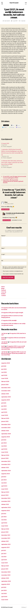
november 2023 (5, 464)
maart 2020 (4, 599)
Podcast (3, 290)
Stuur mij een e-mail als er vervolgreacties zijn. (13, 271)
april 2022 (4, 523)
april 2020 (4, 596)
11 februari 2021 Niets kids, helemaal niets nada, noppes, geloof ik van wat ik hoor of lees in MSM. (12, 162)
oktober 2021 (5, 541)
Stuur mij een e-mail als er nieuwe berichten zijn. (13, 273)
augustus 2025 (5, 400)
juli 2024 (3, 440)
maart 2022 (4, 526)
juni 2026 (4, 369)
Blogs (2, 288)
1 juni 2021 (15, 20)
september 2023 (6, 470)
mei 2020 (4, 593)
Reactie (3, 235)
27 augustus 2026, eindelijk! (9, 320)
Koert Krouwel (14, 2)
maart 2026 (4, 378)
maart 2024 (4, 452)
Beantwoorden (5, 209)
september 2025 (6, 397)
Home (3, 286)
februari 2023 (5, 492)
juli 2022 (3, 513)
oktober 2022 (5, 504)
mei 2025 (4, 409)
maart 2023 (4, 489)
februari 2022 (5, 529)
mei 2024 (4, 446)
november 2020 (5, 575)
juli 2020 (3, 587)
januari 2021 (4, 569)
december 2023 (5, 461)
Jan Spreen (4, 333)
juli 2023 (3, 476)
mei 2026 (4, 372)
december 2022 (5, 498)
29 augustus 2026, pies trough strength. (12, 312)
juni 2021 (3, 553)
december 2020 (5, 572)
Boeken (3, 293)
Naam (3, 248)
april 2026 (4, 375)
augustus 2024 (5, 436)
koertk (8, 20)
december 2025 (5, 387)
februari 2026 (5, 381)
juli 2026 (3, 366)
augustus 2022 (5, 510)
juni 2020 (4, 590)
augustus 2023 (5, 473)
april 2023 (4, 486)
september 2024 (6, 433)
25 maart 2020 (5, 143)
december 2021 (5, 535)
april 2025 (4, 412)
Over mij (3, 292)
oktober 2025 (5, 393)
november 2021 (5, 538)
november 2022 (5, 501)
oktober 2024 (5, 430)
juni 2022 (4, 516)
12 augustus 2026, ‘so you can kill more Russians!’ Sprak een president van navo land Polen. (13, 347)
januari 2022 (4, 532)
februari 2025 (5, 418)
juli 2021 (3, 550)
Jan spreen (4, 342)
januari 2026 (4, 384)
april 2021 (4, 559)
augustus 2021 (5, 547)
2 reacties (23, 20)
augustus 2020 (5, 584)
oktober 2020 (5, 578)
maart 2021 (4, 562)
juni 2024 (4, 443)
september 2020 (6, 581)
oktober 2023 (5, 467)
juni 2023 (4, 479)
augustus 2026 (5, 363)
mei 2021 (3, 556)
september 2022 (6, 507)
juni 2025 (4, 406)
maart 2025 (4, 415)
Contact (3, 295)
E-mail (3, 254)
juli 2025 (3, 403)
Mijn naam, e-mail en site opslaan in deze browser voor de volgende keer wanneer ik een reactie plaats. (14, 267)
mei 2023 (4, 483)
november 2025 (5, 390)
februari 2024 (5, 455)
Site (2, 260)
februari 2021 (5, 566)
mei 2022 (4, 519)
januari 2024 (4, 458)
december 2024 (5, 424)
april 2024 (4, 449)
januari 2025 (4, 421)
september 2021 (6, 544)
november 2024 (5, 427)
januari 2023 (4, 495)
